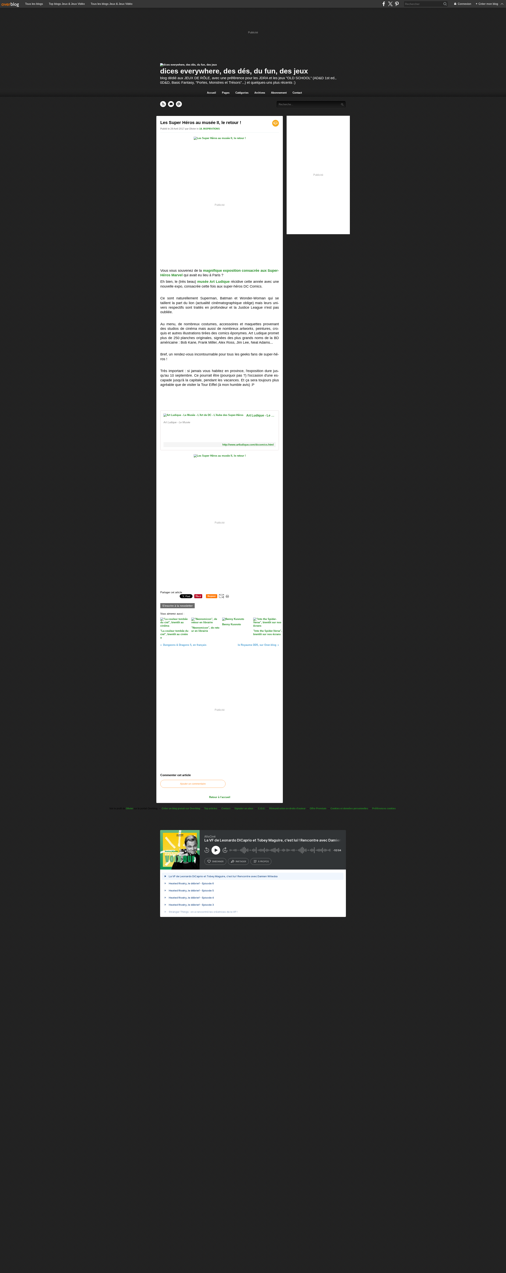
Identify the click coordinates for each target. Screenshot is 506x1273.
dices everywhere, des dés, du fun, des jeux (234, 71)
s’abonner (218, 861)
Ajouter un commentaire (193, 783)
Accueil (211, 92)
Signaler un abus (244, 808)
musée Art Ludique (213, 282)
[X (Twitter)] (390, 4)
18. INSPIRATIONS (209, 128)
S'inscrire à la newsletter (177, 605)
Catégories (241, 92)
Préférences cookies (384, 808)
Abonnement (279, 92)
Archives (259, 92)
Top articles (210, 808)
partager (241, 861)
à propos (263, 861)
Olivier (129, 808)
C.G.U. (261, 808)
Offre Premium (318, 808)
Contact (297, 92)
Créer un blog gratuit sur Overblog (181, 808)
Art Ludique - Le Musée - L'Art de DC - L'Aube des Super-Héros (261, 415)
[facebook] (383, 4)
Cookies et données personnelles (349, 808)
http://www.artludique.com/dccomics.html (248, 444)
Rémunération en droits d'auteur (287, 808)
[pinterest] (396, 4)
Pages (225, 92)
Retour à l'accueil (219, 797)
